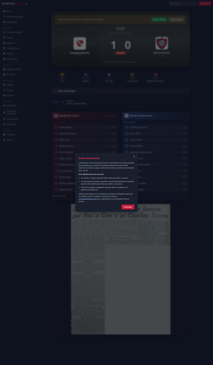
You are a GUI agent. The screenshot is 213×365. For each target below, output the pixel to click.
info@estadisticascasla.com (89, 199)
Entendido (128, 207)
